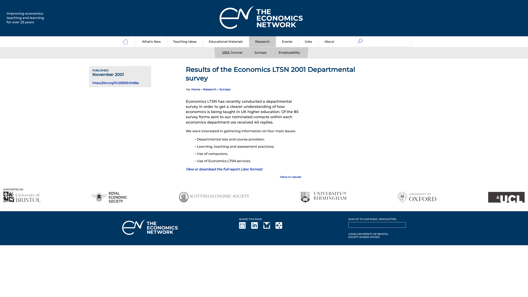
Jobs (308, 42)
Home (195, 89)
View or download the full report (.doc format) (224, 169)
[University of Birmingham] (323, 197)
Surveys (260, 52)
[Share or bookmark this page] (281, 227)
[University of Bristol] (22, 196)
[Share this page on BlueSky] (269, 227)
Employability (289, 52)
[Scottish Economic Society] (214, 197)
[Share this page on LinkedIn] (257, 227)
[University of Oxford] (417, 197)
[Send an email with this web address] (245, 227)
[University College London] (506, 197)
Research (262, 42)
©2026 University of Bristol (368, 234)
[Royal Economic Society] (110, 197)
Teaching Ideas (185, 42)
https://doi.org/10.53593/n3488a (115, 83)
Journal (232, 52)
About (329, 42)
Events (287, 42)
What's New (151, 42)
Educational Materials (226, 42)
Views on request (290, 176)
